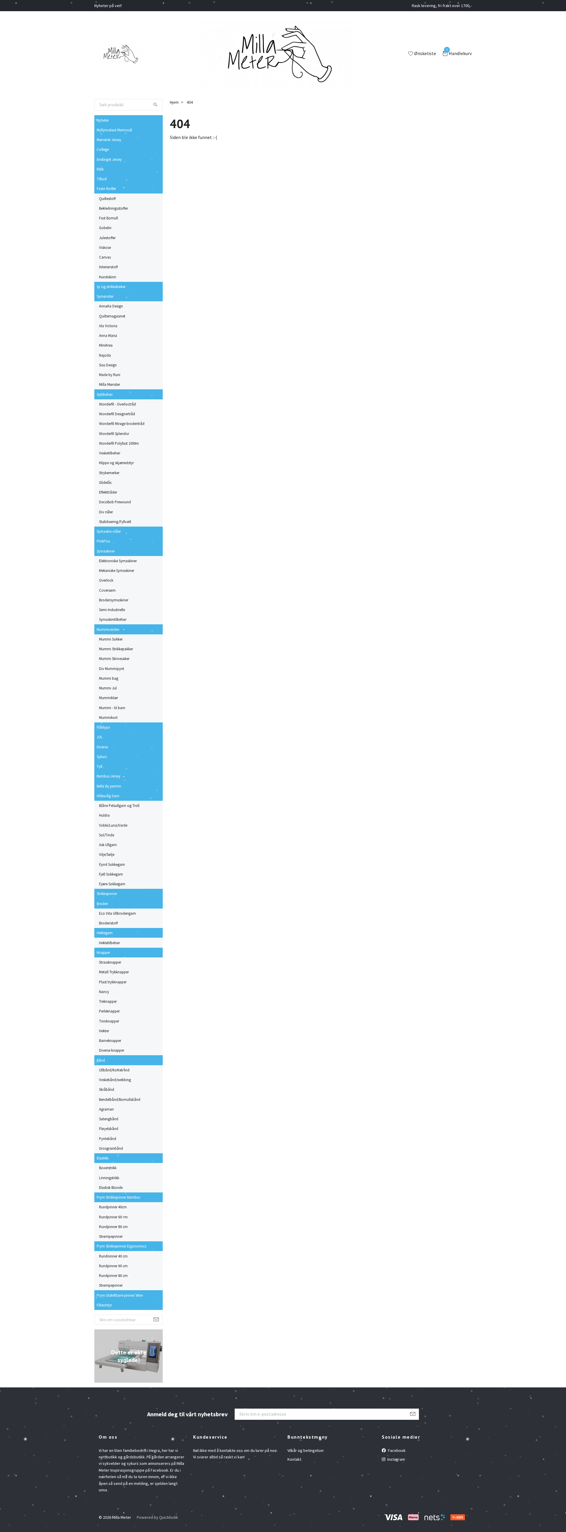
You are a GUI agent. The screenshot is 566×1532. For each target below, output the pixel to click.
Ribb (100, 169)
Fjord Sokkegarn (112, 864)
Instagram (395, 1459)
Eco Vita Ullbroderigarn (117, 913)
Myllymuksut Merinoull (114, 130)
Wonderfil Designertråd (117, 413)
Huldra (104, 815)
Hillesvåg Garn (108, 795)
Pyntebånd (107, 1138)
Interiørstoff (108, 266)
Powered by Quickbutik (157, 1517)
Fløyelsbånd (108, 1128)
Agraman (106, 1109)
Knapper (103, 952)
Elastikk (102, 1158)
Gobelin (105, 227)
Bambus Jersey (108, 776)
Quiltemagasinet (112, 316)
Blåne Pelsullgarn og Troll (119, 805)
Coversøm (107, 590)
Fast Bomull (108, 218)
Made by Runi (109, 374)
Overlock (106, 580)
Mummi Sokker (111, 639)
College (103, 149)
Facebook (396, 1450)
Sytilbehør (105, 394)
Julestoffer (107, 237)
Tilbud (102, 178)
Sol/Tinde (106, 835)
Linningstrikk (109, 1177)
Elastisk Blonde (111, 1187)
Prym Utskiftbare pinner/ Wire (120, 1295)
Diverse (102, 747)
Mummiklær (108, 697)
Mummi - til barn (112, 707)
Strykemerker (109, 472)
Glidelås (105, 482)
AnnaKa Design (111, 306)
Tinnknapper (109, 1021)
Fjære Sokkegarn (112, 883)
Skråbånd (106, 1089)
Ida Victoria (108, 325)
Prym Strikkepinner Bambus (118, 1197)
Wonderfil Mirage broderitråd (121, 423)
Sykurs (102, 756)
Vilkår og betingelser (305, 1450)
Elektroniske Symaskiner (118, 560)
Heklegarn (105, 932)
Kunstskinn (107, 276)
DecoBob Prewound (115, 501)
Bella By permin (109, 786)
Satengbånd (108, 1118)
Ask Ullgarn (108, 844)
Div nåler (106, 511)
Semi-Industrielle (112, 609)
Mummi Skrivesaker (114, 658)
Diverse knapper (111, 1050)
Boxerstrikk (107, 1167)
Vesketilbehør (109, 453)
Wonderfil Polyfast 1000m (119, 443)
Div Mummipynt (111, 668)
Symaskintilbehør (112, 619)
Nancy (104, 991)
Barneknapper (110, 1040)
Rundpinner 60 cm (113, 1217)
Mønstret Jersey (109, 139)
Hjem (174, 102)
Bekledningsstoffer (113, 208)
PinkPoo (103, 541)
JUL (100, 736)
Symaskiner (106, 551)
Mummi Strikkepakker (116, 648)
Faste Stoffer (106, 188)
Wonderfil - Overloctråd (117, 404)
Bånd (101, 1060)
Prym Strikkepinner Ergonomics (121, 1246)
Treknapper (108, 1001)
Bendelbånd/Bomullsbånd (119, 1099)
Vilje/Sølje (106, 854)
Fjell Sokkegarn (111, 874)
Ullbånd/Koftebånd (114, 1070)
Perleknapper (109, 1011)
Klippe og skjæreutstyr (116, 462)
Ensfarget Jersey (109, 159)
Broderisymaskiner (113, 600)
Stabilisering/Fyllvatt (115, 521)
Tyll (99, 766)
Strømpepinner (111, 1236)
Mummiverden (108, 629)
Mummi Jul (108, 688)
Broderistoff (108, 923)
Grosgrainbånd (111, 1148)
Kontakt (294, 1459)
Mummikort (108, 717)
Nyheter (103, 120)
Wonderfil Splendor (114, 433)
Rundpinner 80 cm (113, 1226)
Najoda (105, 355)
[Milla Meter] (119, 54)
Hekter (104, 1030)
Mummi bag (108, 678)
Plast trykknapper (112, 982)
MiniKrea (106, 345)
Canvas (105, 257)
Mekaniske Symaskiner (116, 570)
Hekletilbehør (109, 942)
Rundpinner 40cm (113, 1207)
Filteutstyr (104, 1305)
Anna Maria (108, 335)
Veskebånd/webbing (115, 1079)
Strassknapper (110, 962)
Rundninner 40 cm (113, 1256)
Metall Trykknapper (114, 972)
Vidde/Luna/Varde (113, 825)
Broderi (102, 903)
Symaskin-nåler (109, 531)
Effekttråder (108, 492)
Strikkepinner (107, 893)
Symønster (105, 296)
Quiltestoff (107, 198)
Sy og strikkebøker (111, 286)
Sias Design (108, 365)
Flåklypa (103, 727)
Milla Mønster (109, 384)
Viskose (105, 247)
